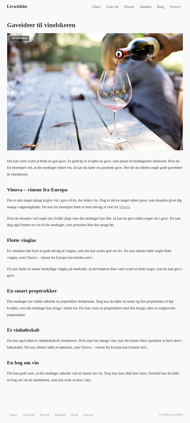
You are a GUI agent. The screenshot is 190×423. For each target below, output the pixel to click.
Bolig (160, 7)
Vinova (124, 207)
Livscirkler (17, 6)
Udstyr (96, 7)
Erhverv (175, 7)
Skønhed (145, 7)
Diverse (129, 7)
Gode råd (112, 7)
